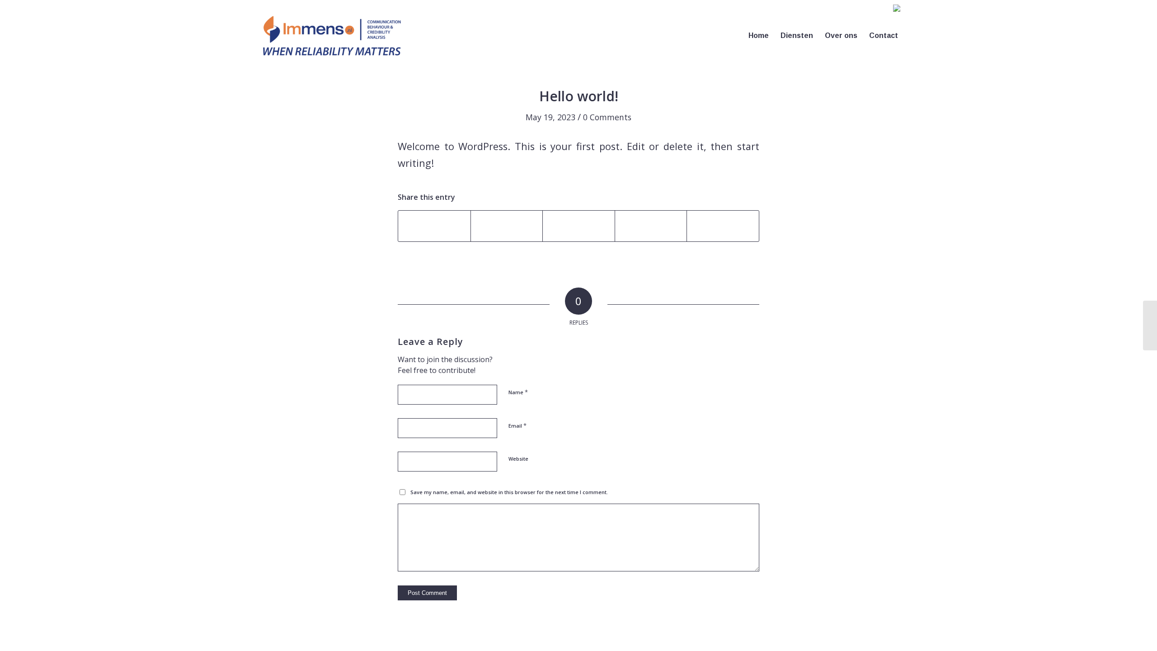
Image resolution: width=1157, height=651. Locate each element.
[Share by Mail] (723, 226)
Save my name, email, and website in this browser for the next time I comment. (509, 492)
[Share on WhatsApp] (579, 226)
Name (518, 392)
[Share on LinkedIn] (651, 226)
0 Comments (607, 117)
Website (518, 458)
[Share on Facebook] (434, 226)
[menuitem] (896, 10)
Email (517, 425)
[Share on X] (507, 226)
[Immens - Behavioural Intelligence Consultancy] (332, 35)
